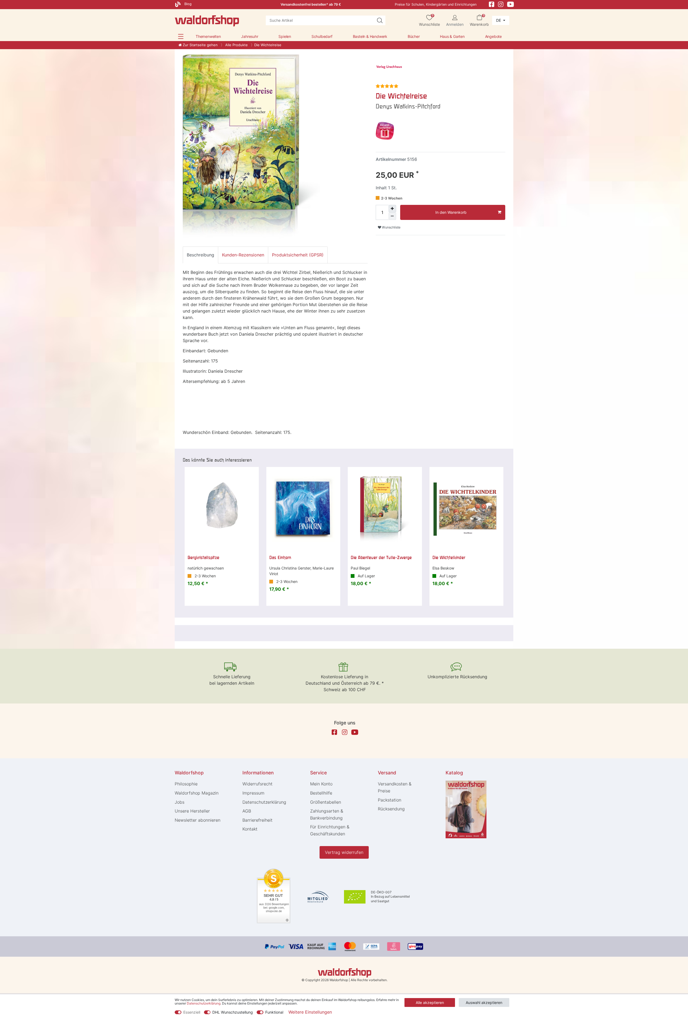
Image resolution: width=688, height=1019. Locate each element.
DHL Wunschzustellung (232, 1012)
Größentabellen (325, 802)
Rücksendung (391, 808)
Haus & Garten (452, 36)
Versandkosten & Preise (394, 787)
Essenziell (191, 1012)
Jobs (179, 802)
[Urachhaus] (389, 67)
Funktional (274, 1012)
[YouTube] (510, 4)
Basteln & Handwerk (370, 36)
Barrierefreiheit (257, 820)
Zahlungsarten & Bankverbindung (326, 814)
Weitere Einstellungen (310, 1012)
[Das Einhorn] (303, 509)
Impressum (253, 793)
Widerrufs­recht (257, 783)
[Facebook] (491, 4)
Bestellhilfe (321, 793)
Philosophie (186, 783)
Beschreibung (200, 255)
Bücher (414, 36)
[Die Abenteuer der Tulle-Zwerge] (385, 509)
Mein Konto (321, 783)
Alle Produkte (236, 45)
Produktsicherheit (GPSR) (298, 255)
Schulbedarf (321, 36)
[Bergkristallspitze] (222, 509)
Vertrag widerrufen (344, 852)
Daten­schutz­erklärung (264, 802)
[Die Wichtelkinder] (466, 509)
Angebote (493, 36)
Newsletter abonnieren (197, 820)
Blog (187, 4)
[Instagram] (500, 4)
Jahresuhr (249, 36)
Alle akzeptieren (430, 1002)
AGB (246, 811)
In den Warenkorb (451, 212)
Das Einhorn (280, 557)
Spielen (284, 36)
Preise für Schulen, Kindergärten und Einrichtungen (435, 4)
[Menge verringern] (392, 216)
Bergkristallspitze (203, 557)
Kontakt (249, 829)
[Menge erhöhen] (392, 208)
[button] (180, 36)
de (499, 20)
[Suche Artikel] (379, 20)
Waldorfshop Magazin (196, 793)
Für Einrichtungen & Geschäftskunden (329, 830)
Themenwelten (208, 36)
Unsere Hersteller (192, 811)
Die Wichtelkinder (448, 557)
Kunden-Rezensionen (243, 255)
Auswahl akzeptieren (484, 1002)
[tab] (200, 254)
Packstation (389, 800)
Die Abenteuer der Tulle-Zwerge (381, 557)
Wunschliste (390, 227)
